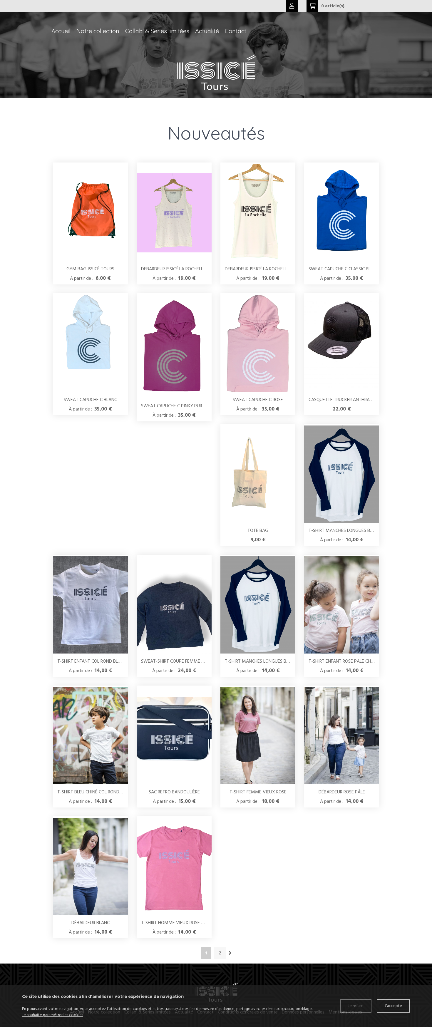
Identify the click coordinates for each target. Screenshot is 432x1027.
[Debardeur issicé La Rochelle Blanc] (257, 212)
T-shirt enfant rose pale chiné (343, 661)
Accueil (61, 31)
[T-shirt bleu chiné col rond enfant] (90, 735)
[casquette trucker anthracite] (341, 343)
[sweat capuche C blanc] (90, 343)
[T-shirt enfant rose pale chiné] (341, 605)
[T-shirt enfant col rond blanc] (90, 605)
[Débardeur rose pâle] (341, 735)
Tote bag (257, 530)
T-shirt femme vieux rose (258, 792)
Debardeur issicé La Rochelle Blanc (264, 269)
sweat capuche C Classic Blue (342, 269)
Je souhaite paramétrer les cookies (52, 1015)
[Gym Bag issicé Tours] (90, 213)
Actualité (207, 31)
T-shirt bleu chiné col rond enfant (96, 792)
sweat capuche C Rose (258, 399)
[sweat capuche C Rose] (257, 343)
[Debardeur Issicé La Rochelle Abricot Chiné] (174, 212)
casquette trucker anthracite (344, 399)
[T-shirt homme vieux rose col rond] (174, 866)
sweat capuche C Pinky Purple (175, 406)
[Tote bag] (257, 474)
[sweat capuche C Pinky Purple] (174, 346)
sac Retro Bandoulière (174, 792)
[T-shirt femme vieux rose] (257, 735)
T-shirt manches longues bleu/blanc (350, 530)
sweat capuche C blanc (90, 399)
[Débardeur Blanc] (90, 866)
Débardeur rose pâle (342, 792)
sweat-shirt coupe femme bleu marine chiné (191, 661)
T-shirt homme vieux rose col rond (181, 922)
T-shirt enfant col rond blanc (91, 661)
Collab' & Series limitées (157, 31)
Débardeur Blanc (90, 922)
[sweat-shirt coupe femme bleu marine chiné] (174, 605)
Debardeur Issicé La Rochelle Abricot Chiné (189, 269)
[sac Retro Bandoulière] (174, 736)
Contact (235, 31)
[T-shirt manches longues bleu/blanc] (341, 474)
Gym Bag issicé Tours (90, 269)
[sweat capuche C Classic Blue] (341, 212)
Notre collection (97, 31)
